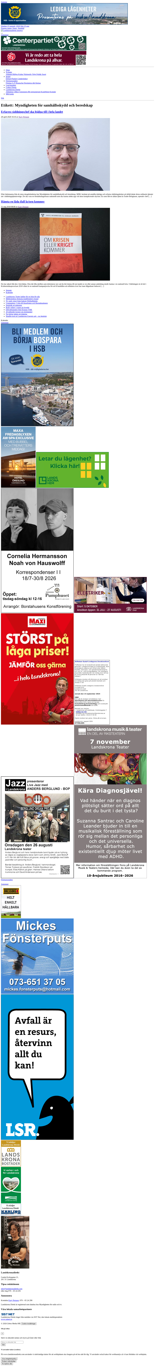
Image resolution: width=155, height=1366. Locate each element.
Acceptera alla (7, 1364)
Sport (44, 74)
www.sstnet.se (6, 1319)
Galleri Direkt (11, 87)
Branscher (20, 83)
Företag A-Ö (11, 83)
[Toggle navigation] (2, 33)
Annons (4, 2)
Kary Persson (24, 117)
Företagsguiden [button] (12, 81)
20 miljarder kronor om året (19, 312)
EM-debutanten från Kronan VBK (19, 310)
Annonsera (23, 92)
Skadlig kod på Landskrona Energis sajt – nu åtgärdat (26, 316)
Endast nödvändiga (8, 1361)
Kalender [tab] (9, 292)
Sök (3, 1345)
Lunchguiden (11, 85)
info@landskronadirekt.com (11, 1289)
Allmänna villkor (12, 92)
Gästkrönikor (23, 79)
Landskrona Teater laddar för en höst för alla (23, 297)
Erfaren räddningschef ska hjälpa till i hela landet (32, 111)
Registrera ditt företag (32, 83)
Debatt (8, 79)
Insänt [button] (8, 76)
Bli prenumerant (34, 92)
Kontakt (53, 92)
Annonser (4, 35)
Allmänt (9, 74)
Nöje (34, 74)
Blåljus (15, 74)
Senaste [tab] (9, 290)
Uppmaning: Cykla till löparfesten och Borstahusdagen (27, 303)
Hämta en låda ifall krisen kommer (23, 201)
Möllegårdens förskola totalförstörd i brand (22, 299)
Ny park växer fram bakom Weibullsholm (22, 301)
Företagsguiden (7, 880)
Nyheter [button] (9, 72)
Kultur (21, 74)
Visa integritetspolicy (9, 1359)
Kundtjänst (45, 92)
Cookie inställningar (28, 1324)
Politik (39, 74)
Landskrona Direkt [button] (13, 90)
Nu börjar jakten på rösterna (16, 314)
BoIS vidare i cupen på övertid (17, 307)
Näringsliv (28, 74)
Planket (14, 79)
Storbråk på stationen (14, 305)
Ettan (8, 70)
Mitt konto (10, 94)
